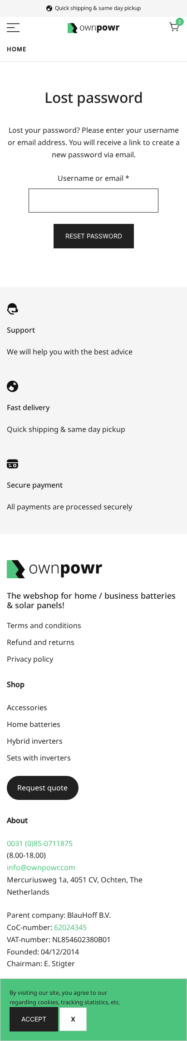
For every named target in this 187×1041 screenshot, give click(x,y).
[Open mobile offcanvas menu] (13, 27)
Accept (33, 1019)
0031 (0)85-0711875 (40, 843)
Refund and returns (40, 642)
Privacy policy (30, 659)
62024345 (70, 927)
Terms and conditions (44, 625)
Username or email (109, 178)
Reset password (93, 236)
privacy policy (126, 992)
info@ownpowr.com (41, 867)
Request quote (42, 788)
